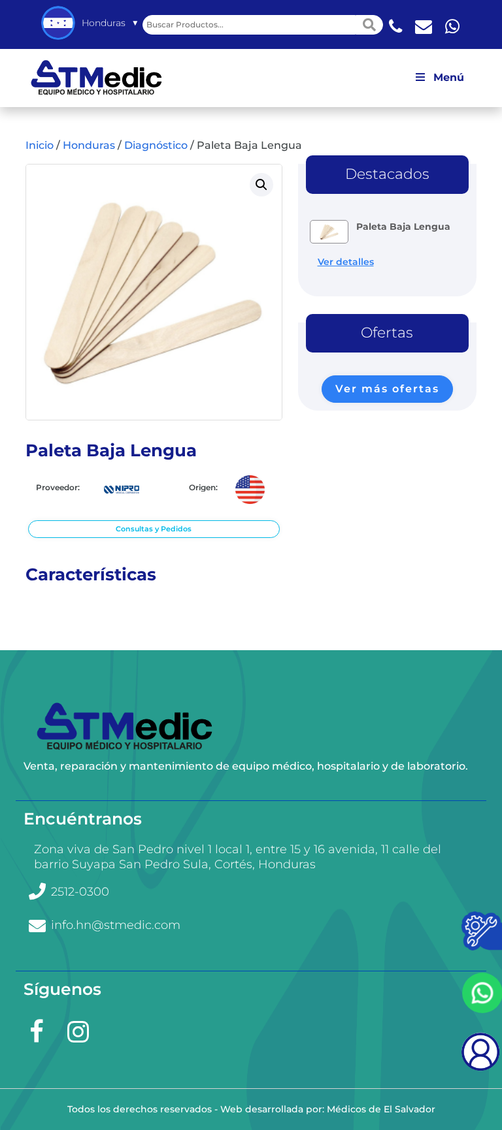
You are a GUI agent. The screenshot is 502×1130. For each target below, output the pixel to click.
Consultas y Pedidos (154, 528)
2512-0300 (80, 892)
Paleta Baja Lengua (403, 226)
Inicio (39, 145)
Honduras (89, 145)
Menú (448, 77)
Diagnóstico (156, 145)
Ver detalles (346, 262)
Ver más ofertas (387, 389)
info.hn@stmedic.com (115, 925)
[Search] (369, 25)
